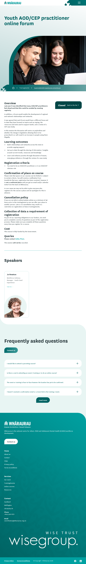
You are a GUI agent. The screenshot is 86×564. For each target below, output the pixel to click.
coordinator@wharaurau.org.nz (15, 521)
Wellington (8, 505)
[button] (79, 2)
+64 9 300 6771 (9, 514)
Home (6, 450)
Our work (7, 480)
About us (7, 454)
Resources (7, 490)
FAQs (6, 461)
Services (7, 476)
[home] (12, 2)
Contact (7, 458)
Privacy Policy (9, 561)
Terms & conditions (10, 468)
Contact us (11, 350)
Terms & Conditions (23, 561)
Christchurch (8, 508)
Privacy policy (9, 464)
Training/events (24, 88)
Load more (43, 400)
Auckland (7, 502)
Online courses (9, 486)
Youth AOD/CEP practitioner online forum (47, 88)
